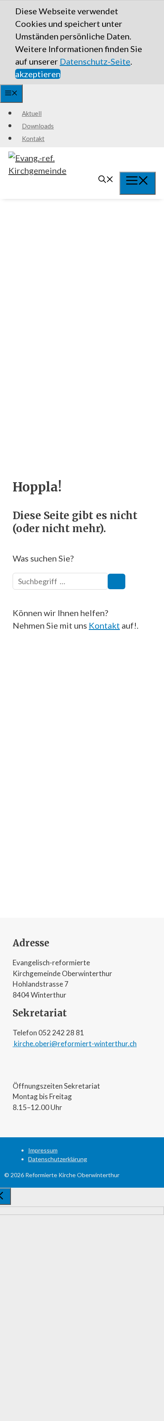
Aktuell (32, 113)
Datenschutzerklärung (57, 1158)
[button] (139, 61)
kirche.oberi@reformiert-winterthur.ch (75, 1043)
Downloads (38, 126)
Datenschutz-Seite (95, 61)
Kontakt (33, 138)
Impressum (43, 1150)
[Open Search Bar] (106, 180)
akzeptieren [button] (38, 74)
